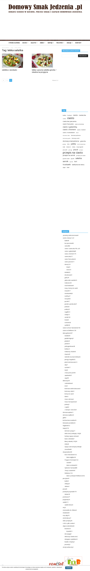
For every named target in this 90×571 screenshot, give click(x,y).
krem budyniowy (81, 144)
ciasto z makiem (81, 130)
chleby (67, 484)
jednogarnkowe (70, 346)
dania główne (68, 333)
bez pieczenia (69, 243)
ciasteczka (82, 115)
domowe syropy (70, 431)
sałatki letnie (69, 505)
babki (67, 240)
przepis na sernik (69, 155)
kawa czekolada (69, 439)
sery (64, 507)
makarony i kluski (70, 351)
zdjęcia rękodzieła (68, 526)
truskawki (67, 164)
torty (67, 320)
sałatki (33, 43)
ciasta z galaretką (70, 251)
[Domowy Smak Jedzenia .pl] (45, 7)
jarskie (67, 343)
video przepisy (67, 521)
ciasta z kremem (70, 254)
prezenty (67, 544)
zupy (67, 378)
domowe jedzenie (76, 135)
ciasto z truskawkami (69, 132)
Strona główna (14, 43)
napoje (50, 43)
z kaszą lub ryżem (70, 373)
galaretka (83, 141)
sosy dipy (66, 515)
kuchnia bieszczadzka (69, 420)
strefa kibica (67, 518)
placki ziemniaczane (71, 362)
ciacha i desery (68, 238)
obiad (42, 43)
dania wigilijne (71, 457)
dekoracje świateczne (71, 536)
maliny (73, 147)
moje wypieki (79, 147)
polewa (67, 306)
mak (64, 147)
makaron (68, 147)
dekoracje (66, 380)
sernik (65, 161)
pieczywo (59, 43)
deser (77, 132)
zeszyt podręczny (68, 547)
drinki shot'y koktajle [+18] (73, 433)
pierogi (70, 150)
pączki (72, 158)
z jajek (67, 407)
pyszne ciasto (66, 158)
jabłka (73, 144)
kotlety (67, 349)
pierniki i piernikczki (71, 304)
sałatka (78, 158)
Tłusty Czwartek (70, 470)
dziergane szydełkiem (71, 539)
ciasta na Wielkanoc (69, 330)
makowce (68, 283)
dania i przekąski (71, 465)
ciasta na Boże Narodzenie (71, 328)
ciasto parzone (69, 262)
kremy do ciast (69, 394)
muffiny (67, 296)
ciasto (70, 118)
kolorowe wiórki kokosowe (73, 388)
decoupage (68, 534)
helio (68, 144)
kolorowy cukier (69, 391)
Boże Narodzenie (71, 454)
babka (64, 115)
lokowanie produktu (69, 423)
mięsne (67, 354)
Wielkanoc (69, 473)
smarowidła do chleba (70, 510)
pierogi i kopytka (70, 359)
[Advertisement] (45, 27)
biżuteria (68, 528)
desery (67, 264)
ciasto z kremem (69, 130)
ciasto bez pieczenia (69, 121)
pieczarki (65, 150)
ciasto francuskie (68, 124)
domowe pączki (66, 138)
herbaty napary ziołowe (72, 436)
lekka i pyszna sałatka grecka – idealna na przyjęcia (44, 71)
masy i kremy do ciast (71, 288)
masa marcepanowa (71, 402)
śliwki (68, 167)
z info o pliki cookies (69, 523)
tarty (66, 370)
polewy (67, 404)
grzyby (64, 144)
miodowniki (69, 293)
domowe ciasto (66, 135)
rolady (67, 314)
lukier (66, 396)
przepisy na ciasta (80, 155)
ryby (66, 365)
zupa (64, 167)
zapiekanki (68, 375)
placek (75, 150)
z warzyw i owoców (70, 410)
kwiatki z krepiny (70, 542)
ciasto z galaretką (70, 127)
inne (66, 386)
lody (68, 267)
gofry (67, 277)
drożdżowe (68, 275)
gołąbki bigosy (69, 338)
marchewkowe (69, 285)
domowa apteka (68, 412)
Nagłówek (66, 425)
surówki (67, 367)
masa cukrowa (69, 399)
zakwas (67, 486)
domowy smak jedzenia (71, 141)
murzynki (67, 299)
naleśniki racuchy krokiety (72, 357)
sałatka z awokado (9, 70)
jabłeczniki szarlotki (71, 280)
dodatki (67, 272)
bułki (67, 481)
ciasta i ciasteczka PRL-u (72, 248)
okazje (69, 43)
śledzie (67, 494)
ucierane (68, 322)
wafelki (67, 325)
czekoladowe (69, 383)
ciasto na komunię (79, 124)
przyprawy (66, 499)
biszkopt (69, 115)
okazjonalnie (67, 452)
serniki (67, 317)
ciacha (24, 43)
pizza (65, 489)
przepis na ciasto (73, 153)
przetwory (66, 497)
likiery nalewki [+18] (71, 441)
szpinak (71, 161)
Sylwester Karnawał (71, 468)
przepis (81, 150)
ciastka (64, 118)
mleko (67, 444)
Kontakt (78, 43)
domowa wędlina (68, 415)
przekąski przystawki (69, 491)
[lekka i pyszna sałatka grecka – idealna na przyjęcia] (45, 61)
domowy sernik (75, 138)
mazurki (67, 291)
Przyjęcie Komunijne (71, 460)
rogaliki (67, 312)
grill (64, 417)
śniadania (66, 513)
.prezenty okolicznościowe (70, 235)
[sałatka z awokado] (15, 61)
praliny (67, 309)
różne (68, 269)
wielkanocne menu (78, 165)
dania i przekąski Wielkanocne (75, 476)
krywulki (69, 531)
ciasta (75, 115)
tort (75, 161)
